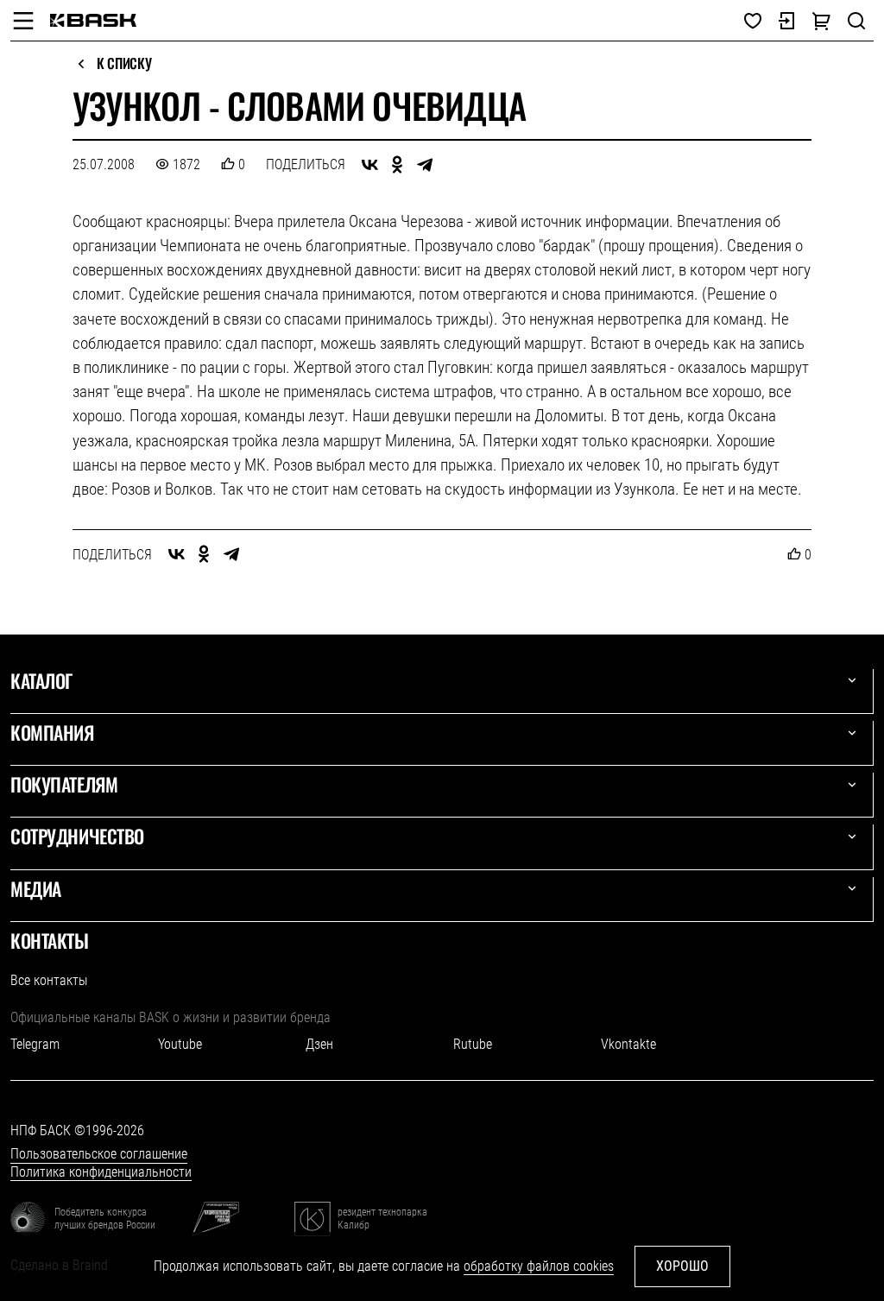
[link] (93, 20)
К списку (124, 64)
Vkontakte (628, 1044)
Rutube (472, 1044)
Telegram (35, 1044)
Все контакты (48, 980)
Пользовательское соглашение (98, 1154)
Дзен (319, 1044)
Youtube (180, 1044)
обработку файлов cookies (539, 1266)
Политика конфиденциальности (101, 1172)
